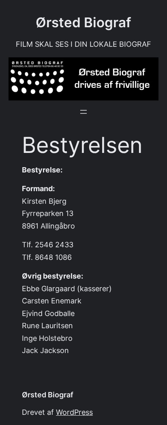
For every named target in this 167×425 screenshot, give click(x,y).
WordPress (74, 412)
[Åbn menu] (83, 112)
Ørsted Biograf (83, 22)
